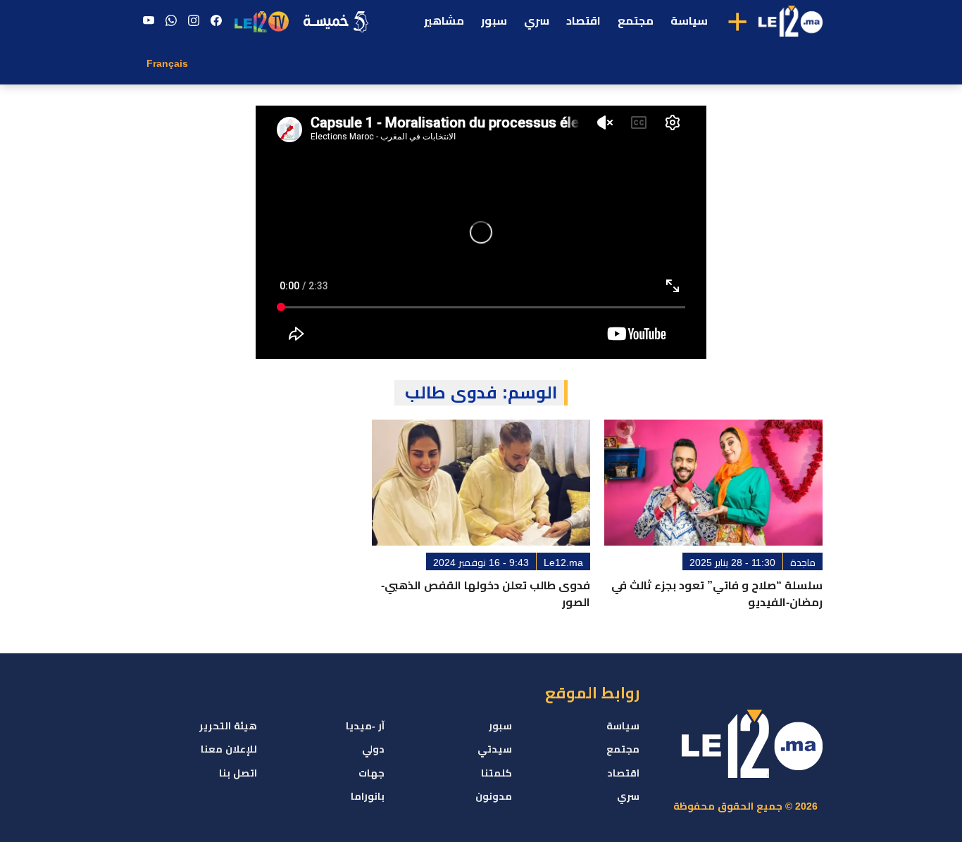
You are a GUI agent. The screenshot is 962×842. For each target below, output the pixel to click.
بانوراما (368, 796)
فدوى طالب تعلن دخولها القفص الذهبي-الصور (485, 593)
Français (167, 63)
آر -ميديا (365, 725)
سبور (494, 21)
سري (536, 21)
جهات (371, 773)
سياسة (689, 21)
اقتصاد (583, 21)
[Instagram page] (194, 21)
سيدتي (494, 749)
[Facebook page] (216, 21)
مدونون (493, 796)
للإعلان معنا (229, 749)
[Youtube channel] (148, 21)
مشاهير (444, 21)
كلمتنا (496, 773)
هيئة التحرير (228, 725)
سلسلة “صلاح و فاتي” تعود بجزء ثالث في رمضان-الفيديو (717, 593)
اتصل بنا (238, 773)
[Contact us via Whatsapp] (171, 21)
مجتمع (636, 21)
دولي (373, 749)
